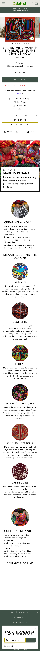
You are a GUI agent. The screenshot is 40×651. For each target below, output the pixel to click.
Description (20, 115)
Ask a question (20, 125)
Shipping (10, 66)
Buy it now (20, 79)
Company (19, 617)
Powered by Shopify (20, 649)
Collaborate (19, 623)
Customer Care (19, 612)
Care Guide (20, 120)
